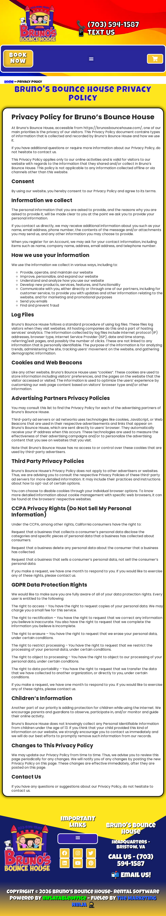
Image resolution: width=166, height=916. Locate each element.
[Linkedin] (65, 863)
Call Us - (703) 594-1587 (130, 861)
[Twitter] (91, 853)
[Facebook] (65, 853)
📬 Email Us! (131, 875)
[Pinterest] (91, 863)
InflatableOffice (64, 898)
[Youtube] (78, 863)
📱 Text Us (95, 33)
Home (9, 82)
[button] (18, 59)
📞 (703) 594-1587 (107, 26)
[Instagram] (78, 853)
